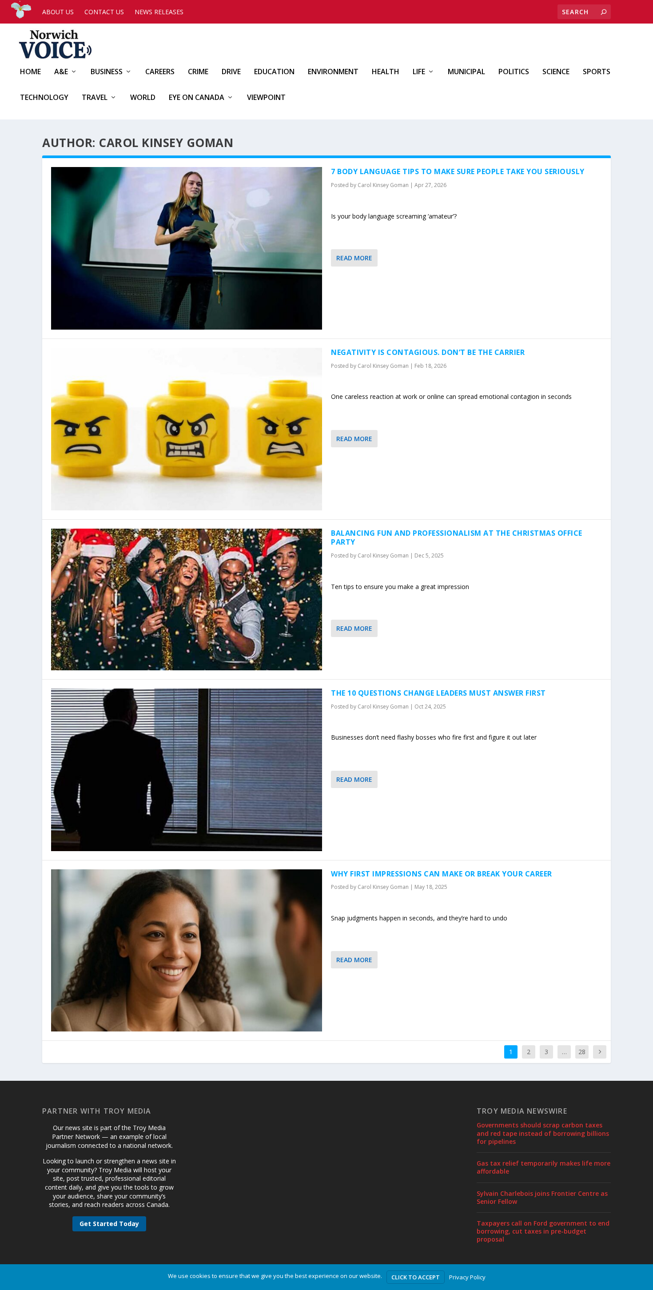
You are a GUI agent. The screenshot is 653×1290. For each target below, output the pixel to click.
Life (419, 72)
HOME (30, 72)
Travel (95, 98)
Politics (513, 72)
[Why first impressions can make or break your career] (186, 950)
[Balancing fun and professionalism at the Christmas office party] (186, 599)
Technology (44, 98)
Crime (198, 72)
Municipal (466, 72)
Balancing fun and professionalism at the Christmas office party (456, 537)
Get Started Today (109, 1223)
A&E (61, 72)
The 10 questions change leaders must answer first (438, 693)
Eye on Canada (196, 98)
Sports (596, 72)
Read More (354, 258)
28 (581, 1051)
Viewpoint (266, 98)
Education (274, 72)
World (142, 98)
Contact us (104, 12)
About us (58, 12)
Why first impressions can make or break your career (441, 874)
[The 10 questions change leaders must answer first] (186, 770)
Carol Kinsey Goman (383, 185)
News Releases (159, 12)
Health (385, 72)
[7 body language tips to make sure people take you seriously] (186, 248)
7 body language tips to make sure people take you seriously (458, 171)
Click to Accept (415, 1277)
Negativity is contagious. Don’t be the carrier (428, 352)
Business (107, 72)
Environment (333, 72)
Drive (231, 72)
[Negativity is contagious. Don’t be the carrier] (186, 429)
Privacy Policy (467, 1277)
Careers (160, 72)
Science (555, 72)
